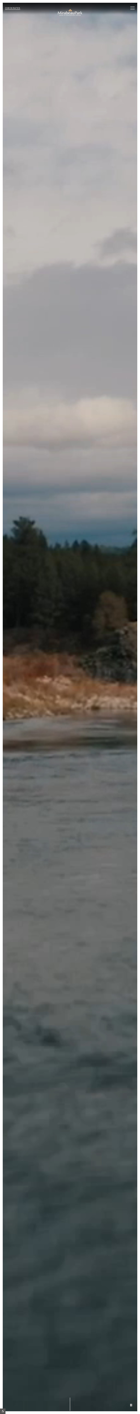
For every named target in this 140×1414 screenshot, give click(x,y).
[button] (132, 8)
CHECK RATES (12, 8)
